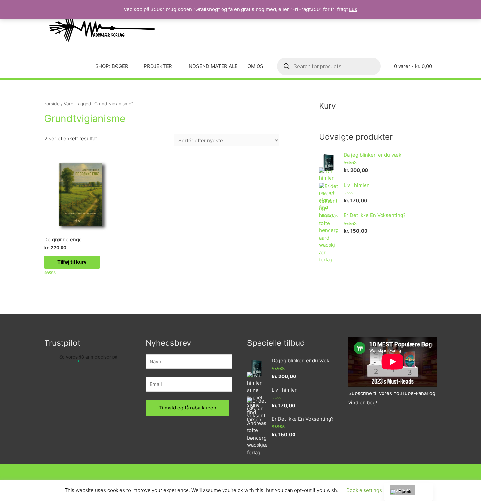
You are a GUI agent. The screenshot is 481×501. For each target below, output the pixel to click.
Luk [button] (353, 9)
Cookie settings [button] (364, 490)
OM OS (255, 66)
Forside (52, 103)
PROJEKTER (158, 66)
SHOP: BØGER (111, 66)
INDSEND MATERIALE (212, 66)
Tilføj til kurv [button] (72, 262)
